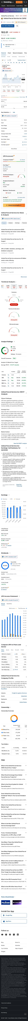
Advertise (17, 945)
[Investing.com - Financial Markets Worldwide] (9, 2)
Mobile (3, 945)
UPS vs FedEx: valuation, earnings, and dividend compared (12, 250)
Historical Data (22, 56)
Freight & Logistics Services (19, 693)
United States (23, 702)
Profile (8, 56)
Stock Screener (11, 5)
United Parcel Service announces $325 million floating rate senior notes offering (13, 230)
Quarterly (9, 603)
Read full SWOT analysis (20, 443)
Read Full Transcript (19, 485)
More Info (7, 46)
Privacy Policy (4, 1007)
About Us (17, 942)
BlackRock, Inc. (6, 750)
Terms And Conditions (6, 1003)
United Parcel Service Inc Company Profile (10, 677)
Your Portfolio (4, 948)
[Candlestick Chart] (3, 60)
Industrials (24, 696)
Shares (3, 5)
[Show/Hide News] (10, 60)
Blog (2, 942)
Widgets (3, 951)
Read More (4, 688)
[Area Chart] (5, 60)
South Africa (19, 5)
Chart (9, 53)
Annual (3, 603)
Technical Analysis (8, 282)
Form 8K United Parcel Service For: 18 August (12, 240)
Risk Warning (4, 1012)
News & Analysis (18, 53)
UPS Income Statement (9, 596)
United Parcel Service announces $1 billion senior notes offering (13, 259)
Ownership (14, 56)
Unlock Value (22, 97)
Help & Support (19, 948)
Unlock (16, 669)
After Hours (5, 40)
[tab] (8, 286)
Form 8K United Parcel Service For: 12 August (12, 269)
